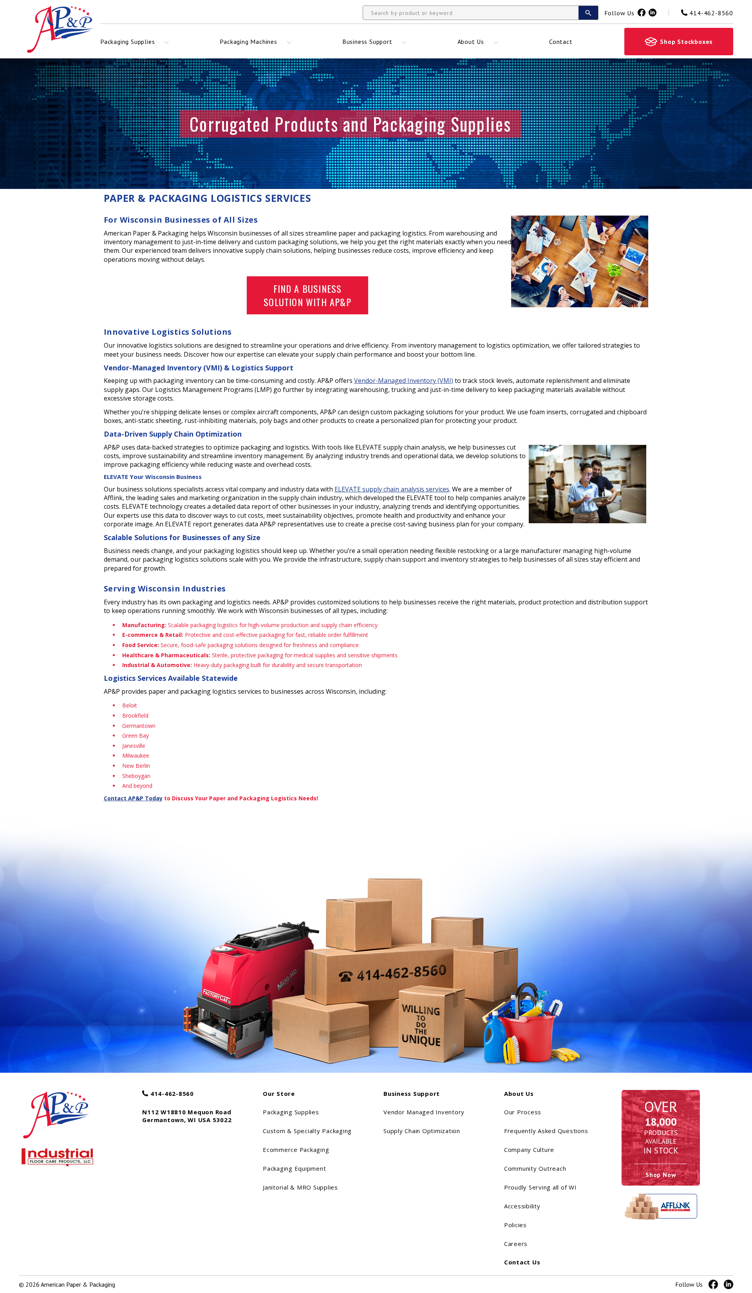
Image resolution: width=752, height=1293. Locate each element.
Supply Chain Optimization (421, 1131)
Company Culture (529, 1149)
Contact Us (522, 1262)
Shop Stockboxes (686, 41)
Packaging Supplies (127, 41)
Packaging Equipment (294, 1168)
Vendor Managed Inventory (424, 1112)
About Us (470, 41)
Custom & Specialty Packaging (307, 1131)
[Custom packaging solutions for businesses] (64, 1111)
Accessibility (522, 1206)
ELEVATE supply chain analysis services (391, 489)
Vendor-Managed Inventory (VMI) (403, 380)
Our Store (279, 1093)
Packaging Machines (248, 41)
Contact (561, 41)
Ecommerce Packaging (296, 1149)
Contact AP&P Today (133, 798)
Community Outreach (535, 1168)
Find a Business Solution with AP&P (307, 295)
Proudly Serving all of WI (540, 1187)
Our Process (522, 1112)
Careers (516, 1244)
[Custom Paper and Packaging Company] (59, 29)
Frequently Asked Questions (546, 1131)
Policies (515, 1225)
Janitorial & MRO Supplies (300, 1187)
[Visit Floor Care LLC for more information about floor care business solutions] (58, 1156)
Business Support (367, 41)
